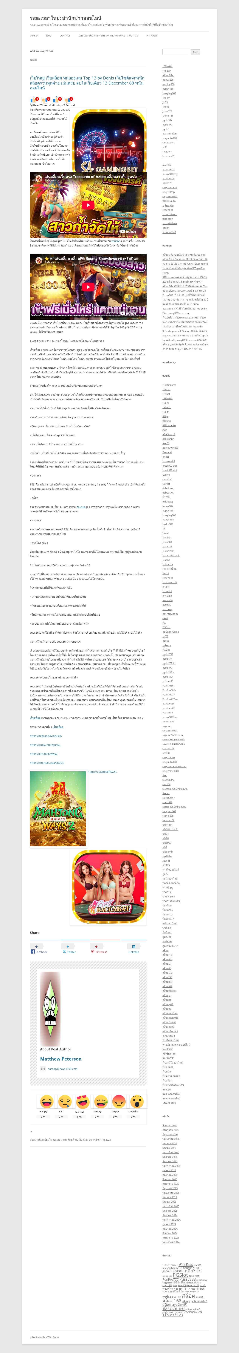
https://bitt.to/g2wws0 (43, 754)
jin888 (165, 106)
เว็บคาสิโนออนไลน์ (172, 1062)
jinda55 (166, 537)
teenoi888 (167, 815)
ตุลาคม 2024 (169, 1224)
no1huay (167, 609)
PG (164, 622)
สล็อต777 (167, 977)
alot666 (166, 165)
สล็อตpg (166, 995)
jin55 (165, 102)
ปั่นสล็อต (167, 905)
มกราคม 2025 (169, 1210)
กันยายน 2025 (169, 1174)
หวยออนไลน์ (169, 232)
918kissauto (169, 201)
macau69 (167, 600)
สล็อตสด (166, 1008)
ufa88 (165, 838)
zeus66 (115, 241)
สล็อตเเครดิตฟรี (193, 1309)
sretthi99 (167, 802)
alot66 (165, 443)
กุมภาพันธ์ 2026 (170, 1152)
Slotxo (166, 793)
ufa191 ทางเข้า (170, 829)
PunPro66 (167, 685)
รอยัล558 (167, 941)
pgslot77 (167, 183)
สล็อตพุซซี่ (167, 1004)
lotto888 (167, 595)
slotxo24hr (168, 142)
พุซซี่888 (166, 928)
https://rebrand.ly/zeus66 (46, 736)
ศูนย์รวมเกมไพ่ (170, 946)
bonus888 (167, 79)
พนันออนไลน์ (169, 923)
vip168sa (167, 856)
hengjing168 (169, 93)
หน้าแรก (34, 35)
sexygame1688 (170, 771)
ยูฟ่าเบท (166, 937)
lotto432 (167, 591)
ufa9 (164, 847)
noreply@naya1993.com (62, 1069)
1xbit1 (165, 411)
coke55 (166, 483)
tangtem (167, 151)
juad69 (166, 560)
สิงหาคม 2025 (169, 1179)
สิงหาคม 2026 (169, 1125)
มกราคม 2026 (169, 1157)
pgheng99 (167, 205)
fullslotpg (167, 218)
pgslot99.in (168, 672)
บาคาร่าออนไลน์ (171, 901)
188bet (166, 394)
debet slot (168, 488)
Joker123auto (169, 214)
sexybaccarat (169, 187)
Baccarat (167, 452)
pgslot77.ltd (169, 663)
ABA (164, 429)
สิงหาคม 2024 (169, 1233)
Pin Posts (152, 35)
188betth (167, 66)
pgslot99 (167, 124)
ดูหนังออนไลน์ (170, 878)
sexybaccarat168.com (174, 766)
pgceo (165, 640)
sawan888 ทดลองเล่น (173, 739)
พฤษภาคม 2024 (170, 1242)
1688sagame (169, 385)
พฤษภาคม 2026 (170, 1139)
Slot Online (168, 780)
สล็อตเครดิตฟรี (170, 1017)
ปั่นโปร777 (168, 919)
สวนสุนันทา (168, 1035)
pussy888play (170, 174)
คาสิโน (166, 865)
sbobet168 (168, 748)
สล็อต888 (167, 981)
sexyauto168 (169, 138)
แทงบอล (166, 1089)
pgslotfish (167, 676)
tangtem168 (169, 811)
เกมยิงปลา (167, 1049)
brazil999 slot (169, 465)
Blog (49, 35)
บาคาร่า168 (168, 896)
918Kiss (166, 420)
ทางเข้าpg (167, 887)
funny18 (166, 1268)
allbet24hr (168, 75)
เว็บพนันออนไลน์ (171, 1076)
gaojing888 (168, 84)
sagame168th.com (172, 735)
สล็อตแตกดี (168, 1026)
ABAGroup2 (168, 434)
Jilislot (165, 533)
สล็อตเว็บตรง (169, 1022)
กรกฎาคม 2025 (170, 1183)
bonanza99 (168, 461)
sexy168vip (168, 192)
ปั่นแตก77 (167, 914)
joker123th (168, 551)
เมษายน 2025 (169, 1197)
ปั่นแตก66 (167, 910)
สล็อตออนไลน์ (170, 1013)
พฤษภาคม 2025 (170, 1192)
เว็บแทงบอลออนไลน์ (173, 1085)
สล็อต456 (167, 959)
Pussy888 (167, 712)
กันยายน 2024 (169, 1228)
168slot (166, 389)
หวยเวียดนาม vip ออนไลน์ (176, 1044)
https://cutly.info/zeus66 (45, 745)
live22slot (167, 210)
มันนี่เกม (166, 932)
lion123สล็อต (169, 569)
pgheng (166, 645)
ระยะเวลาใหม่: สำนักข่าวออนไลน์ (65, 18)
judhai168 (167, 115)
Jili (163, 528)
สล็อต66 (166, 968)
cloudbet (167, 479)
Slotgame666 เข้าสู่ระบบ (175, 788)
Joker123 (167, 546)
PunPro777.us (170, 699)
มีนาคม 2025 (169, 1201)
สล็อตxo (166, 999)
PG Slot (166, 627)
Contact (65, 35)
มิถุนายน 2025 (170, 1188)
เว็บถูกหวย (167, 1067)
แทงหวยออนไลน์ (171, 1098)
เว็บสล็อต (35, 718)
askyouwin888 (170, 447)
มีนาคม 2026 (169, 1148)
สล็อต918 (167, 986)
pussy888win (169, 223)
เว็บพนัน (166, 1071)
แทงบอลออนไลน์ (171, 1094)
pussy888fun (169, 133)
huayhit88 (168, 519)
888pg (165, 416)
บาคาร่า (166, 892)
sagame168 (201, 1280)
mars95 (166, 604)
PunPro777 (168, 694)
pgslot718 (167, 654)
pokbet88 (167, 681)
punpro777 (168, 169)
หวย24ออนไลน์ (170, 1040)
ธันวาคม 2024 (169, 1215)
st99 (164, 147)
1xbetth (166, 70)
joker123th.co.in (171, 555)
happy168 (167, 88)
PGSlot (166, 649)
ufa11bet (167, 824)
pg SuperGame (170, 631)
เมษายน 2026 (169, 1143)
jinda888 (167, 542)
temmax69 (168, 156)
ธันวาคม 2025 (169, 1161)
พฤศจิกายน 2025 (171, 1165)
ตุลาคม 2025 (169, 1170)
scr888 (166, 753)
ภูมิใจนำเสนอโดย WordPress (44, 1337)
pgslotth (167, 120)
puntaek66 (168, 178)
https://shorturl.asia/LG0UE (47, 762)
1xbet (165, 402)
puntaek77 (168, 708)
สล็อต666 (167, 972)
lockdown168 (169, 582)
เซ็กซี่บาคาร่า (169, 1053)
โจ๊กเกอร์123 (169, 1103)
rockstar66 (168, 721)
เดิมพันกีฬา (168, 1058)
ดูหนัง (165, 874)
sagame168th (169, 196)
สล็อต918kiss (169, 990)
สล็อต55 (166, 964)
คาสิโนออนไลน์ (170, 869)
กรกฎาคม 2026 (170, 1130)
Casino (166, 474)
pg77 (165, 636)
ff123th (166, 497)
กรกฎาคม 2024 (170, 1237)
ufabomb (167, 851)
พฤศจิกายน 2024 (171, 1219)
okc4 (165, 618)
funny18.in (168, 506)
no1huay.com (170, 613)
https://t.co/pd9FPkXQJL (102, 771)
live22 (165, 573)
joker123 (167, 111)
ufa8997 (166, 842)
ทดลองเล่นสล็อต (171, 883)
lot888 (165, 587)
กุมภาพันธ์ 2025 (170, 1206)
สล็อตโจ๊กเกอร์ (170, 1031)
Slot (164, 775)
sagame (166, 726)
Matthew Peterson (61, 1059)
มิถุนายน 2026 (170, 1134)
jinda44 (166, 97)
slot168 (166, 784)
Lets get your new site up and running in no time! (108, 35)
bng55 (165, 456)
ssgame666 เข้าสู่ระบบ (174, 806)
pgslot (165, 129)
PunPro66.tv (169, 690)
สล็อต (165, 950)
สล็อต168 (167, 955)
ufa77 (165, 833)
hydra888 (167, 524)
